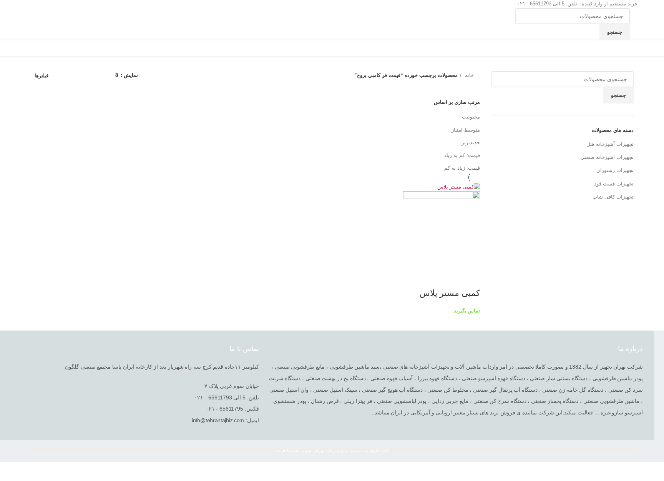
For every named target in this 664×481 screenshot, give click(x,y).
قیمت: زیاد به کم (462, 168)
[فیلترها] (654, 471)
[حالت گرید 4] (74, 75)
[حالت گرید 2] (97, 75)
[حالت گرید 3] (86, 75)
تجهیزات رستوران (615, 170)
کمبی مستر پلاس (450, 293)
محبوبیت (471, 117)
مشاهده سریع (470, 277)
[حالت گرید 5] (63, 75)
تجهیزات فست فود (614, 184)
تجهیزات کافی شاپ (613, 197)
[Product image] (441, 229)
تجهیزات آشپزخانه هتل (610, 144)
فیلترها (41, 75)
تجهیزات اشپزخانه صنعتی (607, 157)
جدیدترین (470, 142)
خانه (468, 75)
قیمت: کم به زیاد (462, 155)
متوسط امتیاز (466, 130)
